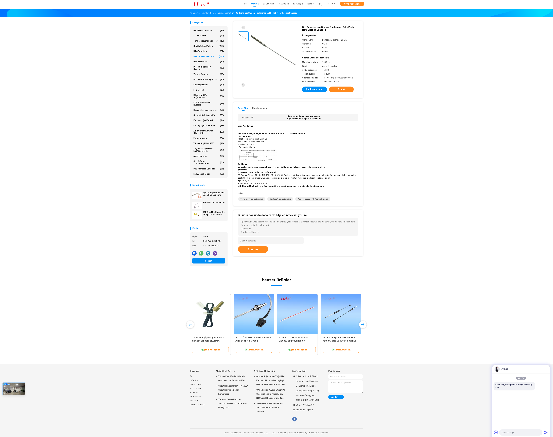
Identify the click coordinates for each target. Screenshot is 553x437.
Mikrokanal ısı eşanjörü (208, 169)
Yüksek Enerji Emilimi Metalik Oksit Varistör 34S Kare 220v (231, 378)
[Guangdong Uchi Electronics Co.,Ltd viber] (215, 253)
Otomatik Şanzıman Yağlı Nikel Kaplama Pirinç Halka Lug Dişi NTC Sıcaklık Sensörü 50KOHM (270, 380)
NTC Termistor (208, 51)
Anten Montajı (208, 156)
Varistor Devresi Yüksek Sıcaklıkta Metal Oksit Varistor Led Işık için (232, 403)
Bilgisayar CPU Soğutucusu (208, 96)
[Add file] (496, 432)
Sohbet (208, 261)
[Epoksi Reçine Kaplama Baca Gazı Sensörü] (197, 195)
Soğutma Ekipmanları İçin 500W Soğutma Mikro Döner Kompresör (233, 390)
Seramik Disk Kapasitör (208, 115)
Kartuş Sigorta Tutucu (208, 125)
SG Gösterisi (195, 384)
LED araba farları (208, 174)
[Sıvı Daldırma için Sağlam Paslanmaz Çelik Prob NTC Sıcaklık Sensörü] (274, 50)
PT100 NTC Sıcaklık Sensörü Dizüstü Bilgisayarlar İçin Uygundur (294, 340)
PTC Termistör (208, 61)
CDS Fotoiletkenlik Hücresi (208, 103)
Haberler (194, 392)
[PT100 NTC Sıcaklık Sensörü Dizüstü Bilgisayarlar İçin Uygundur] (297, 314)
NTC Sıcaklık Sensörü (208, 56)
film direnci (208, 90)
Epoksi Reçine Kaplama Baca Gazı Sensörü (214, 194)
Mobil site (194, 400)
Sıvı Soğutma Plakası (208, 46)
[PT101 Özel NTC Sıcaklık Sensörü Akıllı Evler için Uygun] (254, 314)
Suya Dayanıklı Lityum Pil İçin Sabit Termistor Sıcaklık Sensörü (269, 407)
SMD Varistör (208, 36)
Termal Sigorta (208, 74)
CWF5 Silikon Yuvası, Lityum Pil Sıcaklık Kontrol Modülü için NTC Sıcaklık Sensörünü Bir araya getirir (270, 394)
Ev (191, 376)
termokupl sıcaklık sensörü (251, 199)
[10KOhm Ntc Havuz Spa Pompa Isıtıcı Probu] (197, 215)
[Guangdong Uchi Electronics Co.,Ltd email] (194, 253)
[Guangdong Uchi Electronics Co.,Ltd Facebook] (294, 419)
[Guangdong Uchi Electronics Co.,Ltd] (201, 4)
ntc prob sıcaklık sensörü (280, 199)
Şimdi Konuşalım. (352, 4)
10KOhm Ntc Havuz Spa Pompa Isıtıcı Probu (214, 213)
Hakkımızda (195, 388)
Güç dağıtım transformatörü (208, 162)
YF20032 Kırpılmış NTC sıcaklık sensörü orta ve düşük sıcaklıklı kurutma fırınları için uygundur (339, 340)
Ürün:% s (194, 380)
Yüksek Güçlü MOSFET (208, 143)
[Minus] (546, 369)
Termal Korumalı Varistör (208, 41)
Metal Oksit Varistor (208, 30)
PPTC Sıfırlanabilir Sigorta (208, 68)
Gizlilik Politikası (197, 404)
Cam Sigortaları (208, 85)
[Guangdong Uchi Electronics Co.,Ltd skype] (208, 253)
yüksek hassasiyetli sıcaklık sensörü (313, 199)
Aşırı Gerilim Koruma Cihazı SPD (208, 132)
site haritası (195, 396)
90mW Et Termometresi (214, 202)
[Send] (545, 432)
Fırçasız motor (208, 138)
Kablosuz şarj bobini (208, 120)
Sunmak (253, 249)
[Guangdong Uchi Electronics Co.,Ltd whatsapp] (201, 253)
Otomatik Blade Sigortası (208, 79)
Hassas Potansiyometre (208, 110)
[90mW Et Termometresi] (197, 205)
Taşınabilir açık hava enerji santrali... (208, 149)
